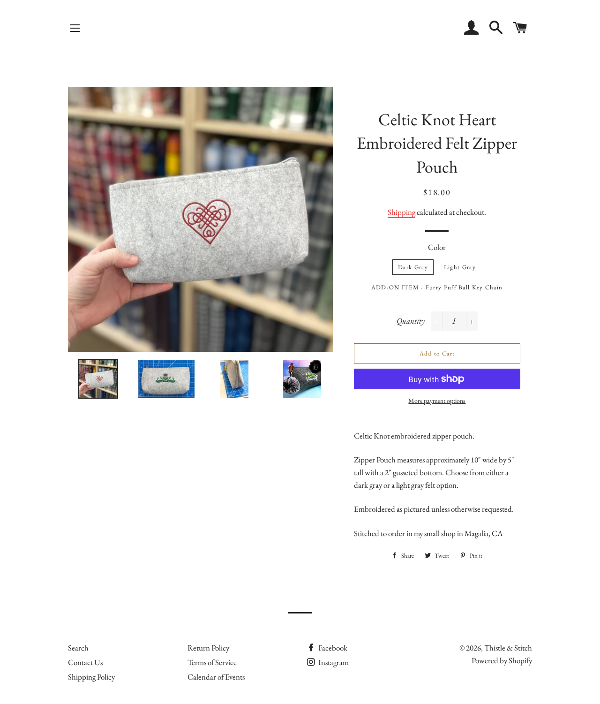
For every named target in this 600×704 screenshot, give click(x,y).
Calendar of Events (216, 677)
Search (78, 648)
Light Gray (460, 267)
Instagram (333, 662)
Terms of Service (212, 662)
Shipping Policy (91, 677)
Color (437, 247)
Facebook (332, 648)
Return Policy (208, 648)
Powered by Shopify (502, 660)
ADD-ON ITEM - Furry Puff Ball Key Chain (437, 287)
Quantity (411, 321)
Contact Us (85, 662)
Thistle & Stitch (508, 648)
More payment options (436, 400)
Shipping (401, 212)
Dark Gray (413, 267)
